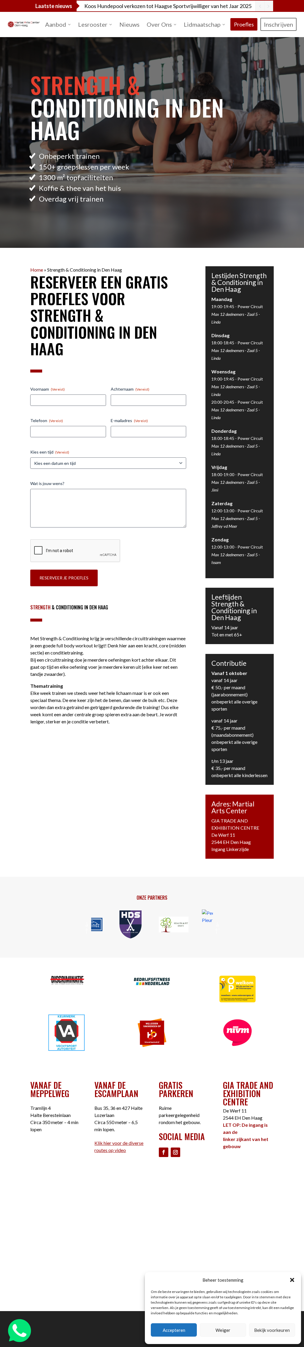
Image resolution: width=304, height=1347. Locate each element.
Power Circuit (250, 306)
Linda (216, 321)
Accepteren (174, 1330)
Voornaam (47, 389)
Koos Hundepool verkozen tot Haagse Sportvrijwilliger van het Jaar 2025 (167, 6)
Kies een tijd (49, 451)
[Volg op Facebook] (163, 1152)
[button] (292, 1280)
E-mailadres (129, 420)
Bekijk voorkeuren (272, 1330)
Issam (216, 562)
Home (36, 269)
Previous (87, 924)
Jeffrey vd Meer (224, 526)
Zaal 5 (252, 314)
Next (217, 924)
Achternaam (130, 389)
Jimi (214, 489)
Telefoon (46, 420)
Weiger (223, 1330)
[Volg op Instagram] (175, 1152)
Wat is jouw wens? (47, 483)
